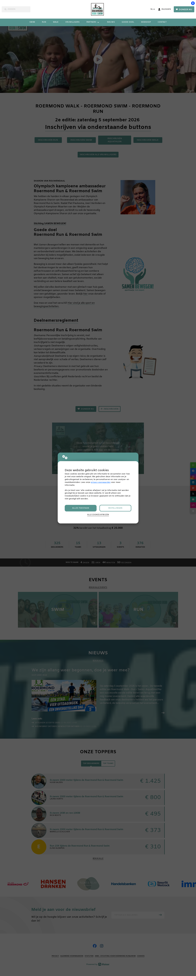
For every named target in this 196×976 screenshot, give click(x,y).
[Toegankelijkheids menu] (193, 3)
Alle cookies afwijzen (98, 515)
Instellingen (115, 508)
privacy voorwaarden (100, 482)
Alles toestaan (80, 508)
